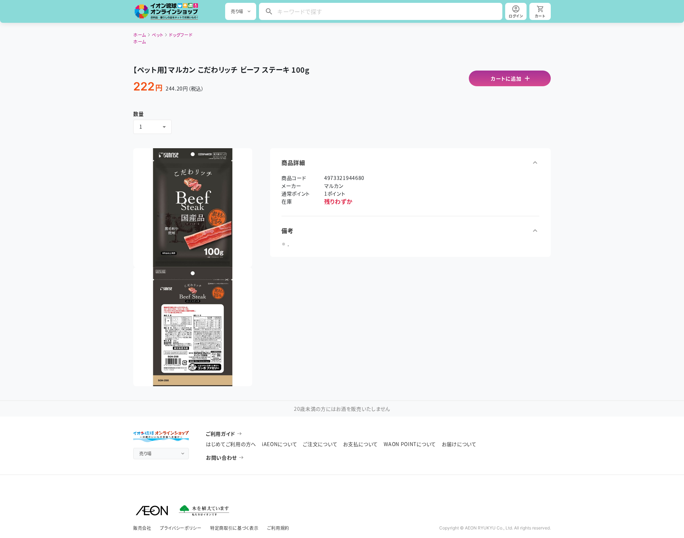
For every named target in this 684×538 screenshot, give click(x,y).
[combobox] (152, 127)
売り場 (237, 11)
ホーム (139, 35)
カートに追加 (506, 78)
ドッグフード (180, 35)
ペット (157, 35)
